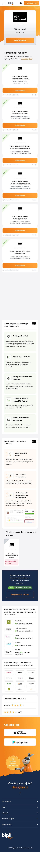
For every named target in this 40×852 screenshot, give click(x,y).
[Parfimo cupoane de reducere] (20, 678)
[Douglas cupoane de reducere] (31, 672)
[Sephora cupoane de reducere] (9, 678)
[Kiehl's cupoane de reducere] (20, 689)
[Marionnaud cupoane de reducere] (31, 683)
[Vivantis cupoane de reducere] (31, 678)
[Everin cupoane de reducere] (31, 689)
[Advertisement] (20, 296)
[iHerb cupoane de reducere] (9, 683)
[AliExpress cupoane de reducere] (9, 672)
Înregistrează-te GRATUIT (20, 595)
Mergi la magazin (20, 40)
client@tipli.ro (20, 787)
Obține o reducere (20, 90)
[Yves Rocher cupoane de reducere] (9, 689)
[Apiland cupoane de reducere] (20, 683)
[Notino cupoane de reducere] (20, 672)
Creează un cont (32, 3)
